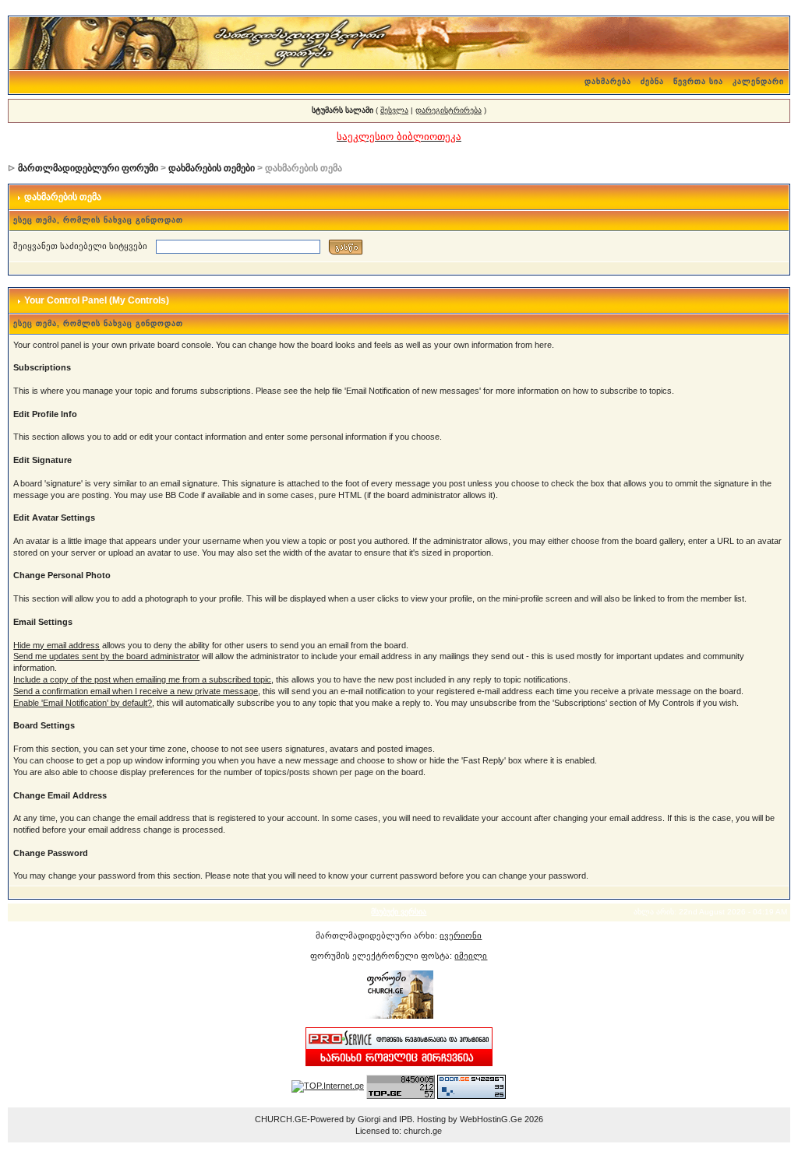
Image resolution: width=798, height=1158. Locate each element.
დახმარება (607, 81)
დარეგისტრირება (448, 110)
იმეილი (470, 955)
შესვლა (394, 110)
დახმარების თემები (211, 168)
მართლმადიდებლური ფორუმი (88, 168)
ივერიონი (461, 935)
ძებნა (652, 81)
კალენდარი (758, 81)
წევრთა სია (698, 81)
